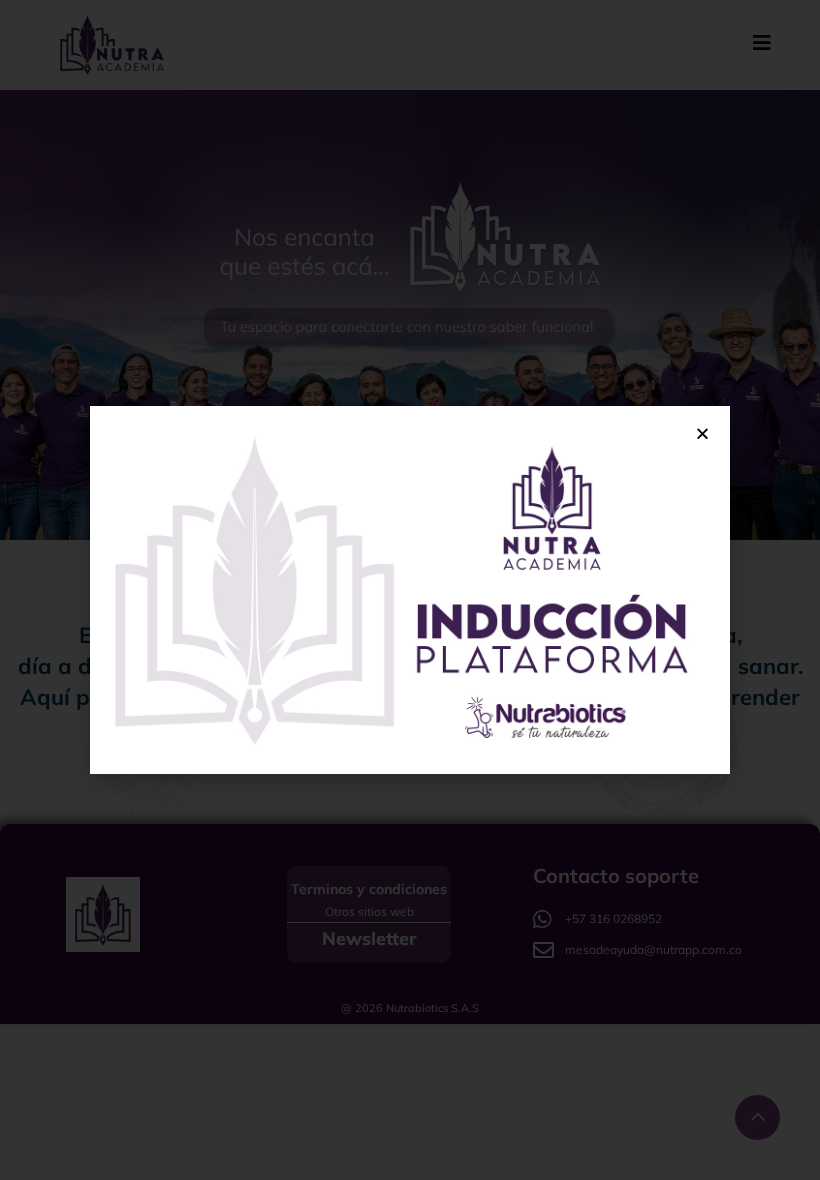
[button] (702, 433)
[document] (410, 590)
